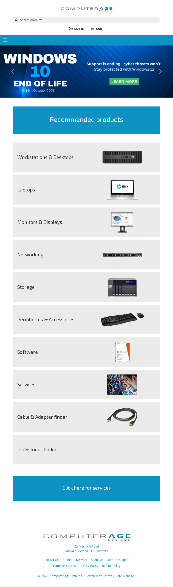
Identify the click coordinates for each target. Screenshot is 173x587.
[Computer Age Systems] (86, 9)
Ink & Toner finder (37, 449)
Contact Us (51, 560)
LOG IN (79, 29)
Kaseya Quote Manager (119, 576)
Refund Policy (111, 566)
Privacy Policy (89, 566)
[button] (13, 71)
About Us (97, 560)
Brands (67, 560)
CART (100, 29)
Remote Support (118, 560)
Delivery (81, 560)
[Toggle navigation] (5, 40)
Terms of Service (64, 566)
